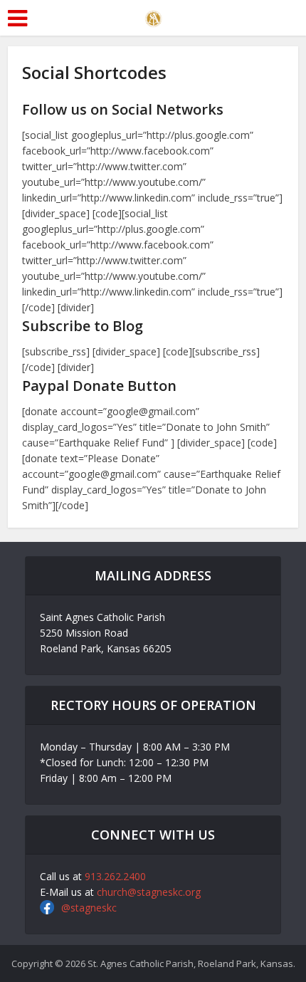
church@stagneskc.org (149, 892)
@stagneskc (89, 907)
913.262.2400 (115, 876)
